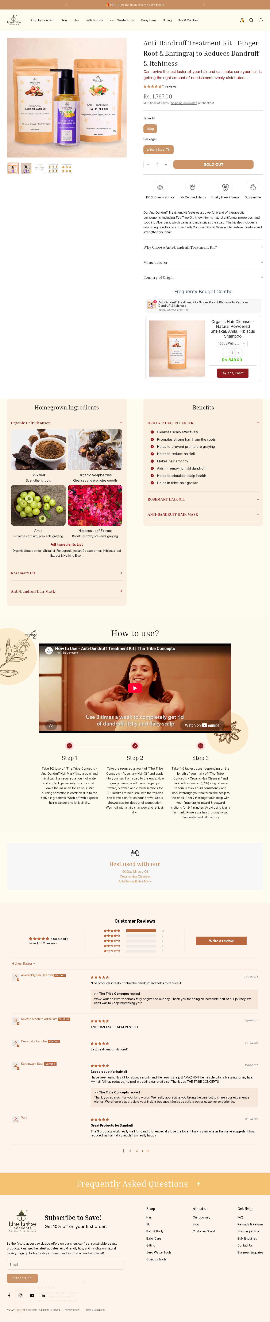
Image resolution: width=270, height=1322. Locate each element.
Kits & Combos (188, 20)
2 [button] (130, 1150)
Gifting (167, 20)
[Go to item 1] (13, 168)
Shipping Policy (248, 1231)
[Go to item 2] (26, 168)
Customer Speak (204, 1231)
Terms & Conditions (94, 1309)
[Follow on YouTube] (32, 1295)
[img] (100, 977)
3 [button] (137, 1150)
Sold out (213, 164)
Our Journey (201, 1217)
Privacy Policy (72, 1309)
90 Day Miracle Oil (135, 871)
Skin (64, 20)
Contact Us (245, 1245)
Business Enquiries (250, 1252)
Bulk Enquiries (247, 1238)
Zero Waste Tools (122, 20)
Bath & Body (94, 20)
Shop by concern (42, 20)
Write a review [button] (221, 941)
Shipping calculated (184, 103)
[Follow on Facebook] (9, 1295)
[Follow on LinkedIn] (43, 1295)
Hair (76, 20)
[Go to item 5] (67, 168)
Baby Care (148, 20)
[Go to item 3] (40, 168)
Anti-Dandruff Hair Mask (135, 881)
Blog (196, 1224)
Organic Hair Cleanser (135, 876)
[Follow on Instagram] (20, 1295)
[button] (152, 86)
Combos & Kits (156, 1259)
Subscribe (22, 1278)
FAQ (240, 1217)
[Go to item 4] (53, 168)
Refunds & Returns (250, 1224)
